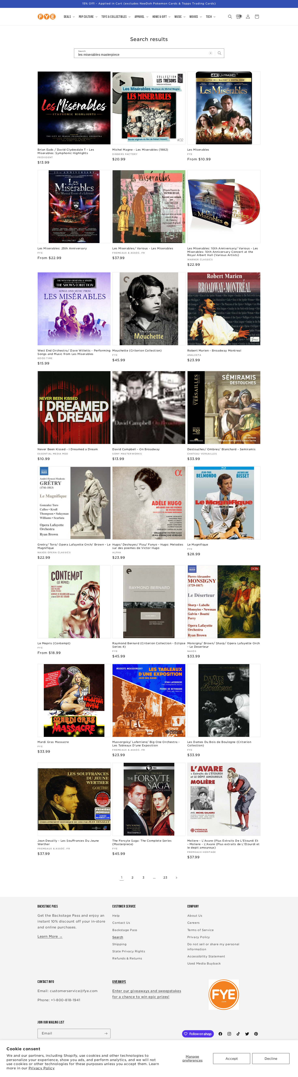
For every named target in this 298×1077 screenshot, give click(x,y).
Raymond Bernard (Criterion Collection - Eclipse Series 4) (148, 645)
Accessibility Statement (206, 956)
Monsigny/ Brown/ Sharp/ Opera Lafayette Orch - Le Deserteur (223, 645)
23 (165, 877)
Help (116, 915)
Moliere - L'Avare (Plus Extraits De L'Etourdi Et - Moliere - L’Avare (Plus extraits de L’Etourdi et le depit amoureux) (223, 844)
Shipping (119, 944)
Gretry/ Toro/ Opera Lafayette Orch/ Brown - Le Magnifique (74, 546)
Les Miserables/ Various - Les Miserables (142, 248)
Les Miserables (198, 149)
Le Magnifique (197, 544)
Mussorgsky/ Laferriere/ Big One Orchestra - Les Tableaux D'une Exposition (146, 744)
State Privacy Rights (128, 951)
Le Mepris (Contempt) (54, 643)
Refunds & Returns (127, 958)
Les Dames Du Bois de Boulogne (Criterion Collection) (219, 744)
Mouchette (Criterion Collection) (137, 350)
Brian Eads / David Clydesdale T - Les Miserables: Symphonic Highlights (66, 151)
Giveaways (119, 982)
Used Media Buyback (204, 963)
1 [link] (121, 877)
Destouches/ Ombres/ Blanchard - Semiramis (221, 449)
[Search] (219, 53)
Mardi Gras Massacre (53, 742)
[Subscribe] (105, 1033)
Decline (271, 1059)
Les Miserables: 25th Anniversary (62, 248)
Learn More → (50, 936)
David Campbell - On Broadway (136, 449)
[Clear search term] (210, 53)
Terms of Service (200, 930)
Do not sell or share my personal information (213, 947)
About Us (194, 915)
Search (117, 937)
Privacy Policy (42, 1068)
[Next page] (176, 877)
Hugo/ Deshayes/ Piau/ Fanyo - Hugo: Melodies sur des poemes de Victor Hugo (147, 546)
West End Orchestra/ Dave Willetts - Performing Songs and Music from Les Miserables (74, 352)
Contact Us (121, 922)
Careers (193, 922)
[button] (68, 16)
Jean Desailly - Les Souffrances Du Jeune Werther (68, 842)
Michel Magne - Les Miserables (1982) (140, 149)
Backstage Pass (124, 930)
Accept (231, 1059)
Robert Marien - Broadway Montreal (214, 350)
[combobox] (149, 53)
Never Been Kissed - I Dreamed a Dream (68, 449)
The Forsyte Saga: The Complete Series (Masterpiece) (142, 842)
